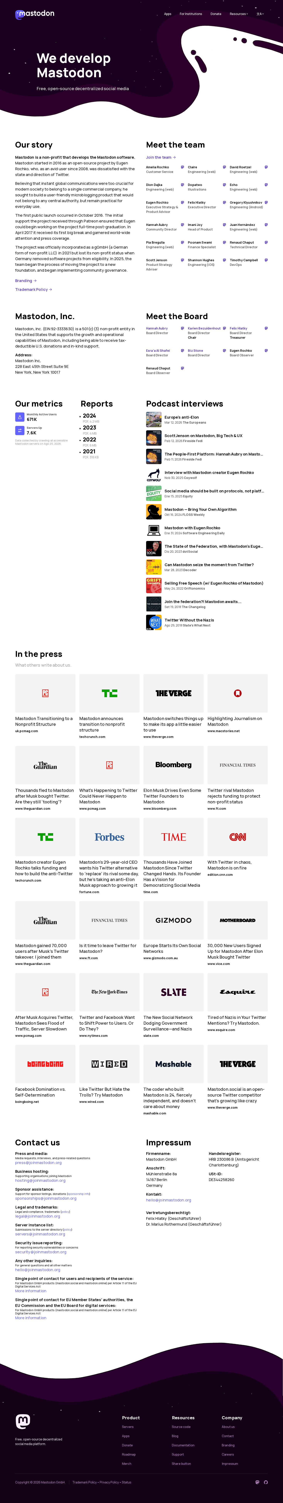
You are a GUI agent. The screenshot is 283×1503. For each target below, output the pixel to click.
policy (65, 1212)
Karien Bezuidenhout (204, 328)
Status (126, 1482)
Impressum (230, 1464)
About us (228, 1427)
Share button (181, 1464)
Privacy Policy (109, 1482)
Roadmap (129, 1454)
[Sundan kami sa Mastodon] (257, 1482)
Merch (126, 1464)
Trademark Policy (31, 289)
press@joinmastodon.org (38, 1162)
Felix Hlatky (238, 328)
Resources (238, 14)
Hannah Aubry (157, 328)
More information (30, 1290)
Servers (128, 1427)
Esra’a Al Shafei (158, 350)
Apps (167, 14)
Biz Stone (195, 350)
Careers (228, 1454)
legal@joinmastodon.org (37, 1216)
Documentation (183, 1445)
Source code (181, 1427)
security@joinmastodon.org (40, 1251)
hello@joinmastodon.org (37, 1269)
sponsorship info (78, 1194)
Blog (175, 1436)
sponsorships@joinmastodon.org (45, 1198)
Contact (228, 1436)
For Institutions (191, 14)
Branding (23, 280)
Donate (216, 14)
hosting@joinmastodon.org (40, 1180)
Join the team (159, 157)
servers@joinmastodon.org (40, 1234)
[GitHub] (266, 1482)
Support (178, 1454)
